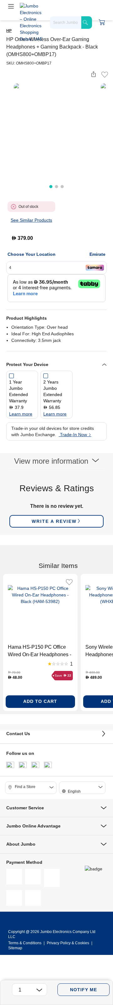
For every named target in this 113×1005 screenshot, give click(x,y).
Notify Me (83, 989)
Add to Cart (40, 701)
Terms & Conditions (25, 943)
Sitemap (15, 948)
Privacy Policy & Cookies (68, 943)
